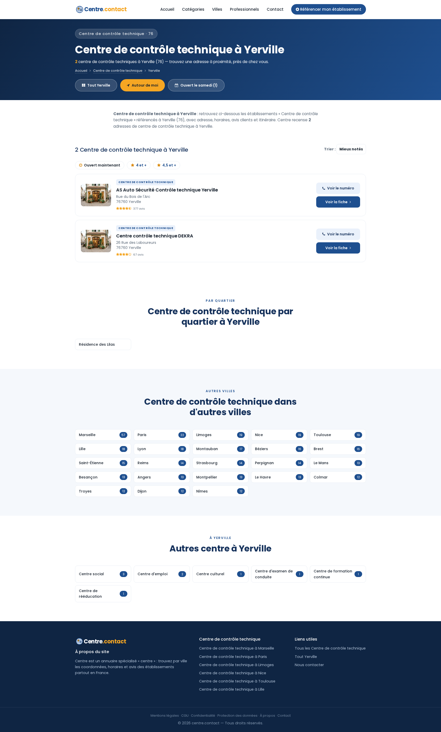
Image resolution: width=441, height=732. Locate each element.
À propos (267, 715)
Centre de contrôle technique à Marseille (236, 648)
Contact (275, 9)
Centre (105, 9)
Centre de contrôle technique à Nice (232, 673)
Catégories (193, 9)
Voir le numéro (340, 188)
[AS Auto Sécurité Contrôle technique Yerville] (96, 195)
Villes (217, 9)
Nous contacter (309, 664)
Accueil (167, 9)
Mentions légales (165, 715)
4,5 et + (169, 165)
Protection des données (237, 715)
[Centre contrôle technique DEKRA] (96, 241)
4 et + (141, 165)
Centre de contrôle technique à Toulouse (237, 681)
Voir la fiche (336, 202)
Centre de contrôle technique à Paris (233, 656)
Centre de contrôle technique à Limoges (236, 664)
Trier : (330, 149)
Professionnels (244, 9)
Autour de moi (145, 85)
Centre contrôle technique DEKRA (154, 236)
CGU (185, 715)
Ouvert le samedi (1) (199, 85)
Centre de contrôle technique (117, 70)
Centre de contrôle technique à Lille (231, 689)
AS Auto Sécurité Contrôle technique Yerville (167, 190)
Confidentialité (203, 715)
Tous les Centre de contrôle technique (330, 648)
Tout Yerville (98, 85)
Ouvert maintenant (102, 165)
